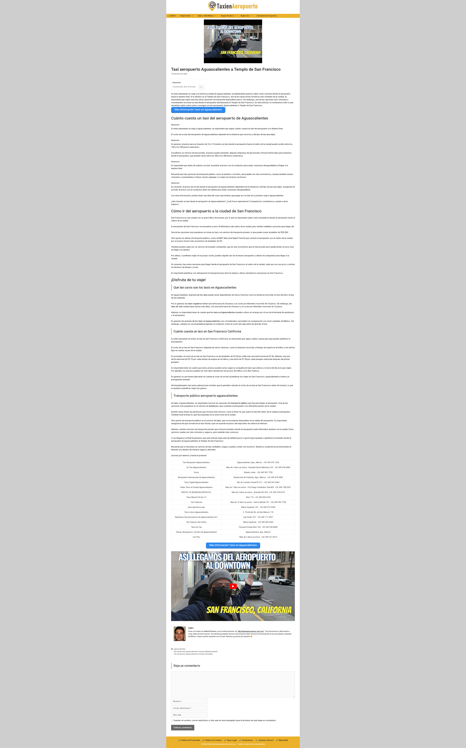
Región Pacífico (227, 16)
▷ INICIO (172, 16)
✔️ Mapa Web (282, 740)
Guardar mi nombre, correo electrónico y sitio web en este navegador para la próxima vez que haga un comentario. (225, 720)
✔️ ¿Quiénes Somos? (264, 740)
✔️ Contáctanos (246, 740)
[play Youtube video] (233, 586)
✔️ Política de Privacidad (189, 740)
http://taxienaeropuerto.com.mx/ (251, 631)
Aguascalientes (179, 649)
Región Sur (245, 16)
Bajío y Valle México (206, 16)
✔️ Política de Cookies (212, 740)
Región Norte (185, 16)
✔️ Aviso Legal (230, 740)
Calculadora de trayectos (267, 16)
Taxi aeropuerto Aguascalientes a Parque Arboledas (193, 654)
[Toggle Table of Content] (200, 87)
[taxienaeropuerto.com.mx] (233, 6)
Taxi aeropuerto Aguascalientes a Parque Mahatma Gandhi (196, 651)
